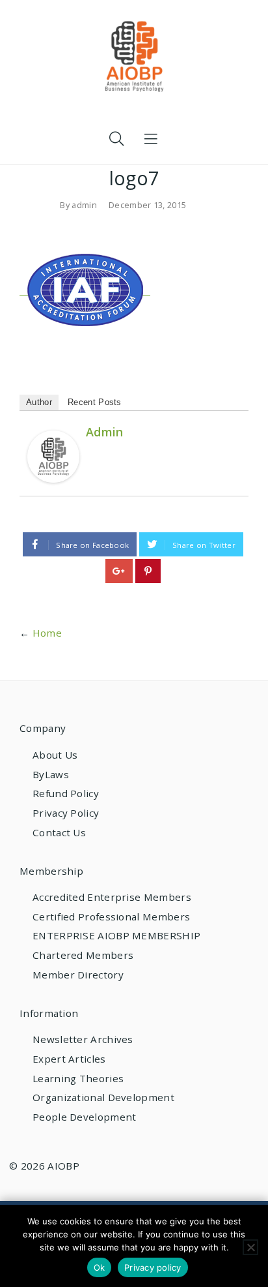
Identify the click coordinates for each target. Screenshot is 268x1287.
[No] (250, 1247)
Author (39, 402)
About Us (55, 754)
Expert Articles (69, 1058)
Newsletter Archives (83, 1039)
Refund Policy (66, 793)
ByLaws (51, 774)
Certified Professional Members (111, 916)
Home (47, 632)
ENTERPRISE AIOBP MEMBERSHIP (116, 935)
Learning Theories (78, 1078)
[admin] (53, 455)
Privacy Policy (66, 812)
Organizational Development (103, 1097)
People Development (84, 1116)
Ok (99, 1267)
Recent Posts (95, 402)
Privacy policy (152, 1267)
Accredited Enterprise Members (112, 896)
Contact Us (59, 832)
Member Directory (78, 974)
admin (84, 205)
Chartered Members (83, 954)
